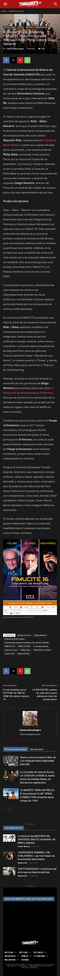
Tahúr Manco (24, 846)
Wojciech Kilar (24, 653)
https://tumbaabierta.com (30, 734)
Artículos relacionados (15, 749)
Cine (5, 765)
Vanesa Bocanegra (15, 48)
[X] (13, 60)
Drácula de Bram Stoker (14, 639)
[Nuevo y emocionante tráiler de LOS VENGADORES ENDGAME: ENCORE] (10, 761)
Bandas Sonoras (16, 11)
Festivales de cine (41, 27)
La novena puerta (40, 646)
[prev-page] (5, 808)
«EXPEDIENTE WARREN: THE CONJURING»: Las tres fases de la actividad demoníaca (36, 856)
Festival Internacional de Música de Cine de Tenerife (26, 642)
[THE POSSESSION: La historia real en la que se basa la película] (9, 871)
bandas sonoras (24, 635)
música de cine (10, 650)
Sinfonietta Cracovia (42, 650)
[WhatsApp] (27, 60)
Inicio (4, 11)
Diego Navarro (40, 635)
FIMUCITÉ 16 (9, 646)
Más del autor (36, 749)
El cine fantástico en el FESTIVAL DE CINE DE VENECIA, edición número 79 (16, 694)
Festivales (29, 27)
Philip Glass (25, 650)
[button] (5, 4)
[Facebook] (6, 60)
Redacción (22, 863)
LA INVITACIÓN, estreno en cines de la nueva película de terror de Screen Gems (44, 694)
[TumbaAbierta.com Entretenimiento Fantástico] (30, 943)
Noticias (20, 27)
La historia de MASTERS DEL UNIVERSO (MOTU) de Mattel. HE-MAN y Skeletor (37, 839)
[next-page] (10, 808)
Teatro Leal (9, 653)
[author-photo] (30, 725)
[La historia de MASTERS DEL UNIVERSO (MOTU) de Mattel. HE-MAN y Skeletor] (9, 838)
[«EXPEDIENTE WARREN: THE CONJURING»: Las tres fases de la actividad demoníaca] (9, 855)
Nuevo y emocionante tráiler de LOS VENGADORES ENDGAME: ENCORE (38, 761)
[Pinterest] (20, 60)
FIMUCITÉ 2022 (24, 646)
